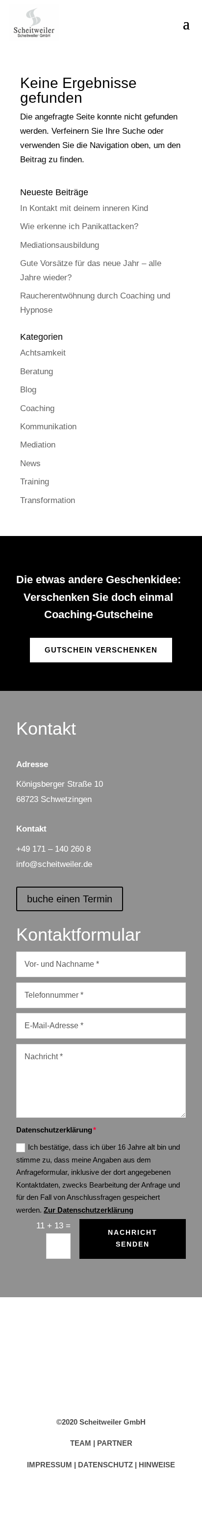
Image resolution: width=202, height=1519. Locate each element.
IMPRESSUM (49, 1464)
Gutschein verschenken (101, 650)
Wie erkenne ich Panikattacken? (79, 226)
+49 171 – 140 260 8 (53, 849)
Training (34, 481)
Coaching (37, 408)
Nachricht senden (132, 1238)
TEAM (80, 1443)
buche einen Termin (69, 899)
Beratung (36, 371)
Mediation (37, 444)
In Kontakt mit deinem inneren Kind (84, 208)
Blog (28, 389)
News (30, 463)
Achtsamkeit (43, 352)
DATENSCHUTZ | (108, 1464)
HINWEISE (157, 1464)
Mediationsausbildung (59, 245)
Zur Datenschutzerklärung (88, 1210)
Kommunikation (48, 426)
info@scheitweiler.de (54, 864)
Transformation (47, 500)
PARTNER (114, 1443)
